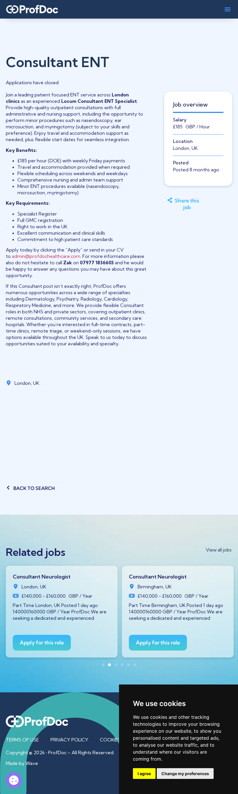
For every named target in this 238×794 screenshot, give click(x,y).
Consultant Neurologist (42, 576)
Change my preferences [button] (185, 773)
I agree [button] (144, 773)
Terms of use (22, 740)
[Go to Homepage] (32, 9)
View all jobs (219, 550)
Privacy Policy (69, 740)
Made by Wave (22, 763)
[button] (227, 9)
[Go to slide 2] (109, 664)
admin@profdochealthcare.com (46, 256)
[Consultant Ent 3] (14, 780)
